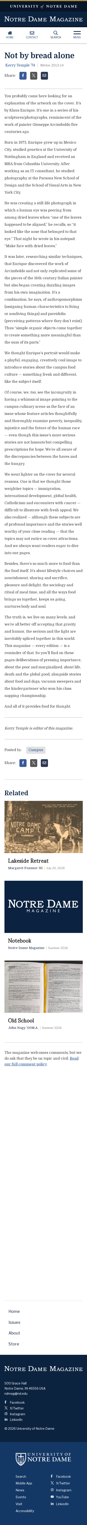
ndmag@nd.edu (15, 1393)
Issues (14, 1322)
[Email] (44, 76)
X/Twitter (16, 1408)
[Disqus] (43, 1126)
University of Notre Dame (43, 6)
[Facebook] (23, 76)
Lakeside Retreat (28, 860)
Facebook (17, 1402)
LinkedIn (16, 1419)
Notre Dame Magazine (43, 19)
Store (13, 1344)
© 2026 (10, 1428)
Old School (21, 1020)
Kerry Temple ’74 (20, 65)
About (14, 1333)
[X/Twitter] (33, 76)
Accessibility (25, 1511)
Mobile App (24, 1483)
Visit (19, 1504)
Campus (36, 750)
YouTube (62, 1497)
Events (21, 1497)
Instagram (17, 1414)
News (20, 1490)
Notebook (19, 940)
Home (10, 37)
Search (55, 37)
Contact (32, 37)
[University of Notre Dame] (43, 1459)
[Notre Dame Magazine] (43, 1368)
